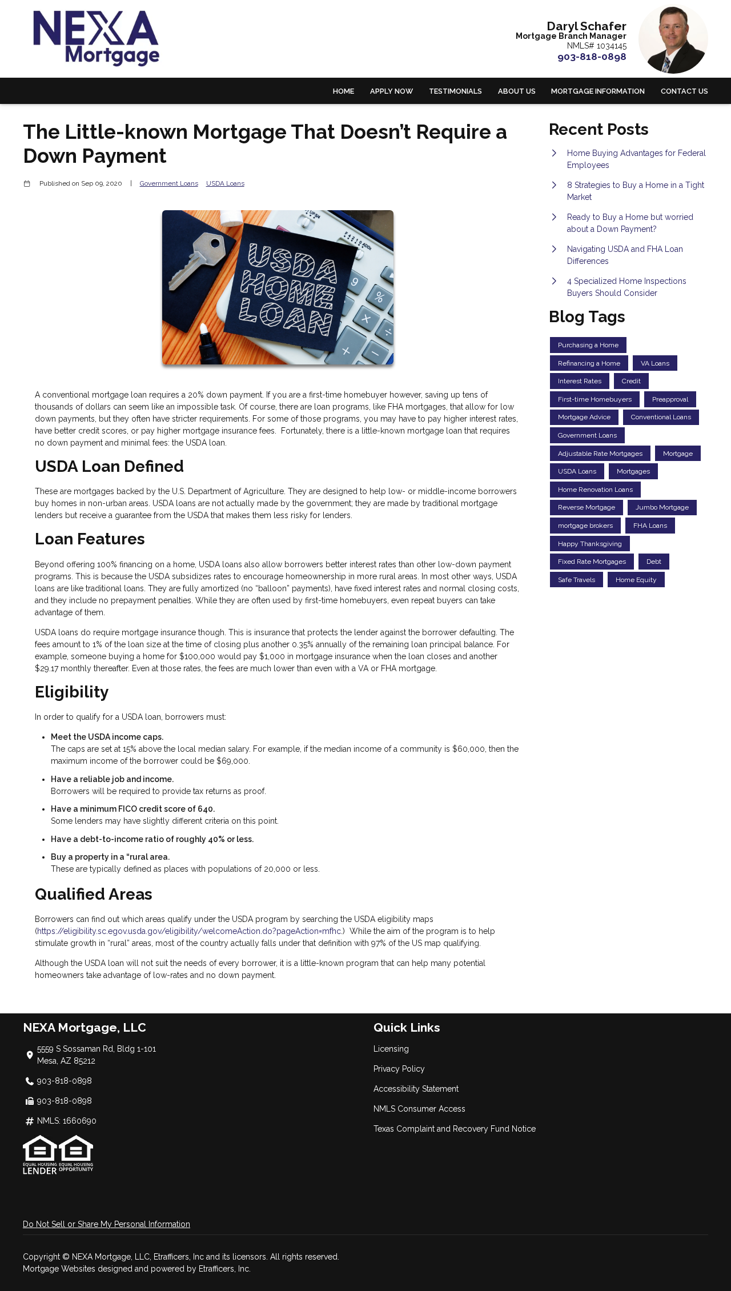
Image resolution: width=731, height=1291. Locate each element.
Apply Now (391, 91)
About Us (517, 91)
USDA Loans (225, 183)
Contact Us (684, 91)
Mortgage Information (598, 91)
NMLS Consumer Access (419, 1108)
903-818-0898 (591, 56)
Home (343, 91)
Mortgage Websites (60, 1268)
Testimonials (455, 91)
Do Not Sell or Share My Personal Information (106, 1224)
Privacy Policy (399, 1068)
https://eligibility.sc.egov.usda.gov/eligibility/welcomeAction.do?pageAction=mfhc (189, 931)
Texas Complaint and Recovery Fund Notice (454, 1128)
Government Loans (169, 183)
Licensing (391, 1048)
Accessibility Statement (416, 1088)
